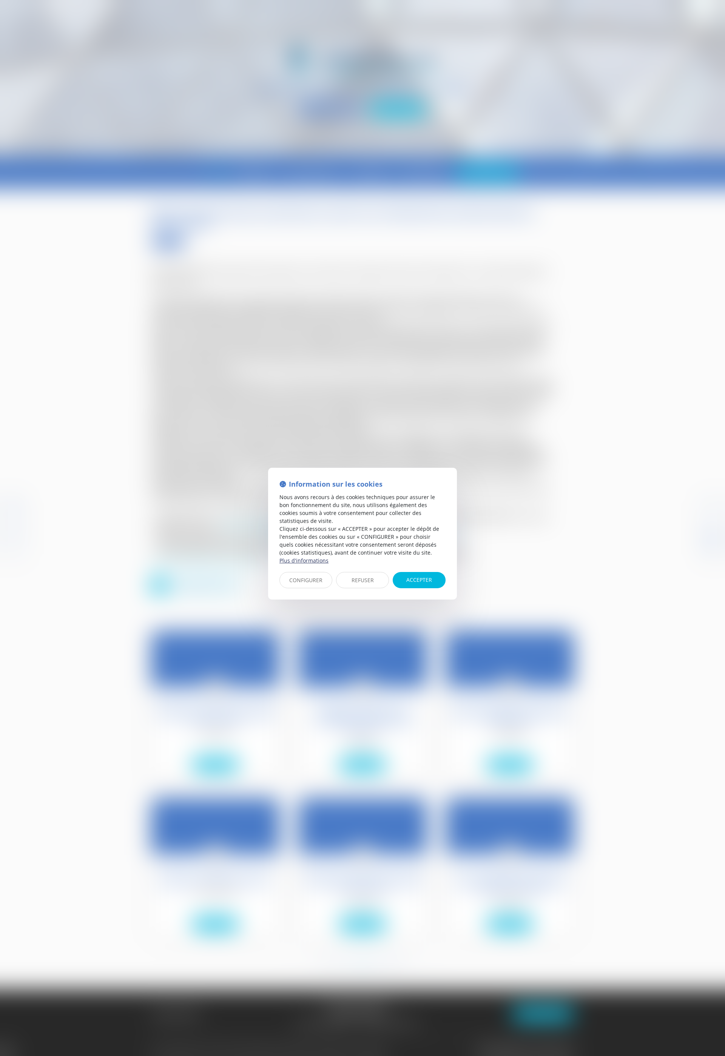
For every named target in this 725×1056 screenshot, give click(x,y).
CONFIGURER (305, 580)
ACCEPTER (419, 579)
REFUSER (363, 580)
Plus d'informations (304, 560)
